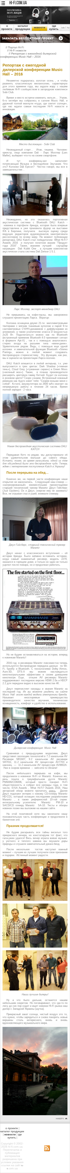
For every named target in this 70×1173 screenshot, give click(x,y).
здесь (52, 790)
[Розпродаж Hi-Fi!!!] (35, 22)
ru (68, 27)
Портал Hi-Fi (16, 47)
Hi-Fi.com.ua (18, 3)
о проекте (6, 27)
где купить (54, 27)
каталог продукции (22, 27)
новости (39, 27)
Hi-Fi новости (18, 50)
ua (63, 27)
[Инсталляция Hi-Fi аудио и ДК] (35, 37)
